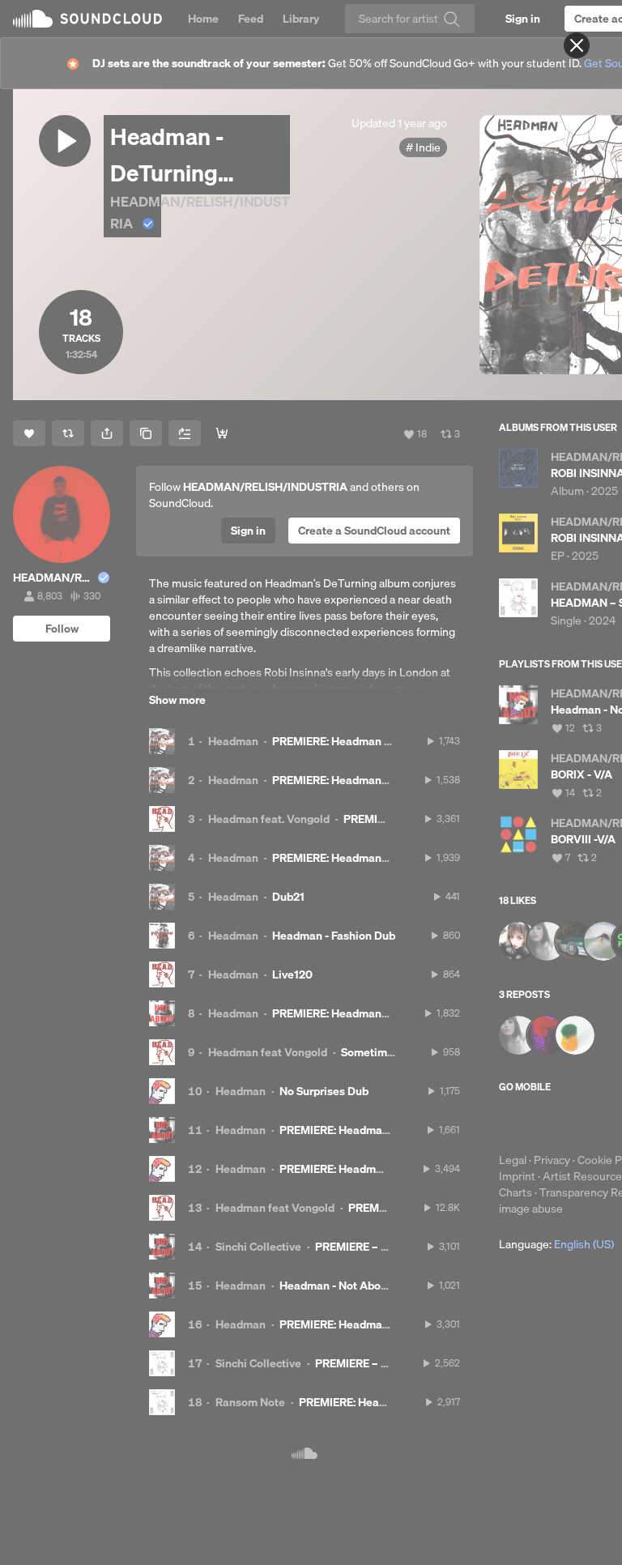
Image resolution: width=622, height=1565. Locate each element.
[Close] (577, 45)
